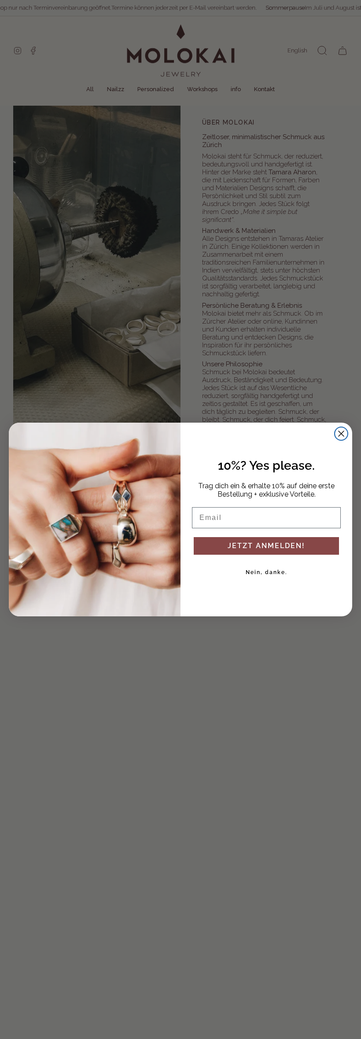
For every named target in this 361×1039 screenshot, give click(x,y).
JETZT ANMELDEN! (266, 546)
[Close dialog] (341, 433)
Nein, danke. (266, 572)
